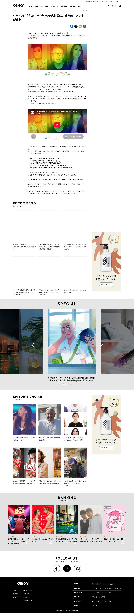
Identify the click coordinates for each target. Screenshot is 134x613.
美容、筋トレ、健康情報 (89, 597)
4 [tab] (68, 384)
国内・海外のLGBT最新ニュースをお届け (94, 584)
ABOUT (111, 1)
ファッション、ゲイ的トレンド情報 (93, 601)
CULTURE (44, 6)
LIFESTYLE (54, 6)
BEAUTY (64, 6)
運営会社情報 (22, 597)
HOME (30, 6)
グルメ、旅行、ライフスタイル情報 (93, 592)
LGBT (37, 6)
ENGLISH (116, 1)
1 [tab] (63, 384)
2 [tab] (65, 384)
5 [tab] (70, 384)
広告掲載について (23, 600)
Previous (32, 345)
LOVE (80, 6)
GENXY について (23, 590)
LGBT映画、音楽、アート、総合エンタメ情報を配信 (97, 588)
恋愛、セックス (87, 605)
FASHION (72, 6)
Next (101, 345)
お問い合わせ (22, 593)
